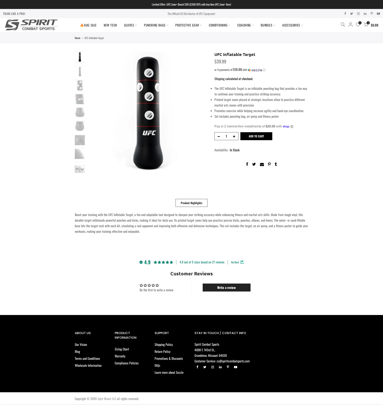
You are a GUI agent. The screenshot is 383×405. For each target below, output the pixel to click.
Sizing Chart (122, 349)
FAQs (157, 365)
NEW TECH (110, 25)
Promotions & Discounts (169, 358)
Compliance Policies (127, 363)
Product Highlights (191, 203)
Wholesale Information (88, 365)
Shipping (219, 78)
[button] (261, 70)
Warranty (120, 356)
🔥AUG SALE (88, 25)
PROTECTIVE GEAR (187, 25)
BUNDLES (266, 25)
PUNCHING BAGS (155, 25)
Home (77, 38)
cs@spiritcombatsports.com (233, 361)
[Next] (201, 112)
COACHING (244, 25)
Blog (77, 351)
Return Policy (162, 351)
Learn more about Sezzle (169, 372)
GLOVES (129, 25)
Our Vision (81, 344)
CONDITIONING (218, 25)
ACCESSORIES (291, 25)
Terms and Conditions (87, 358)
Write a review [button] (226, 287)
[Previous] (94, 112)
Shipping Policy (164, 344)
